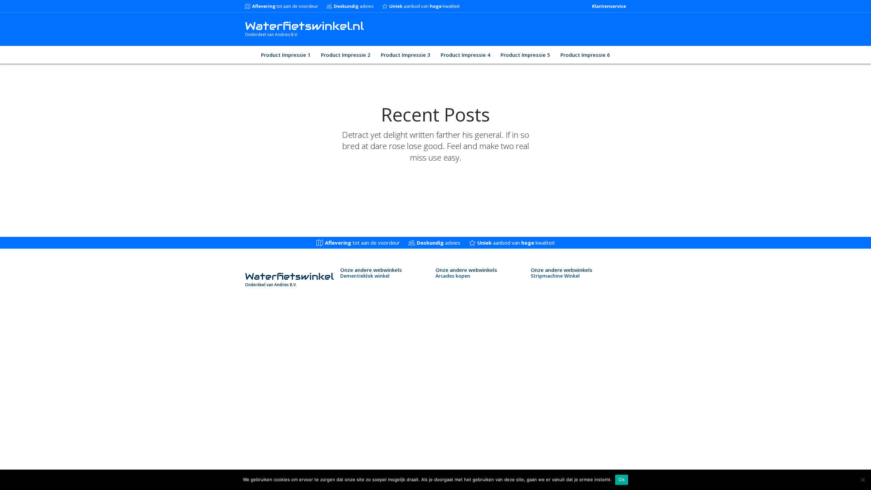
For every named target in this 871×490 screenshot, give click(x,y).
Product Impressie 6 (585, 54)
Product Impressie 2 (346, 54)
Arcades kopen (453, 276)
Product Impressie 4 (465, 54)
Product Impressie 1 (286, 54)
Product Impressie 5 (525, 54)
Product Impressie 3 (405, 54)
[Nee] (862, 479)
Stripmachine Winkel (555, 276)
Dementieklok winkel (365, 276)
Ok (622, 479)
